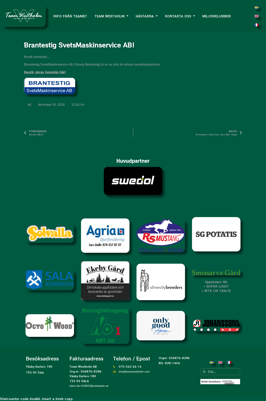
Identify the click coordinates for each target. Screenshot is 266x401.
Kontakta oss (178, 16)
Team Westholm (109, 16)
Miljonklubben (216, 16)
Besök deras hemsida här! (45, 72)
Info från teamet (70, 16)
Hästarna (145, 16)
